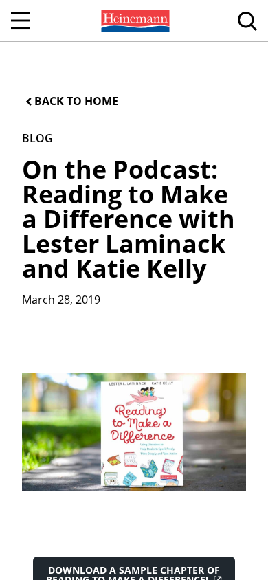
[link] (134, 21)
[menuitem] (134, 20)
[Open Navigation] (20, 20)
